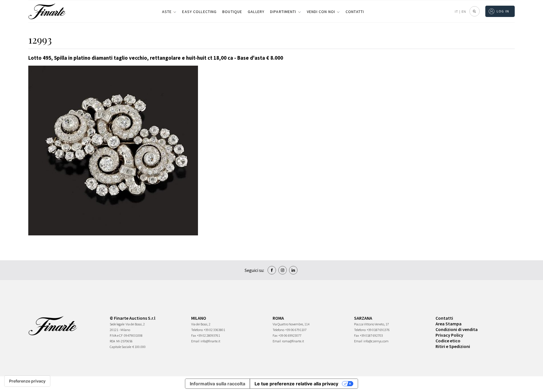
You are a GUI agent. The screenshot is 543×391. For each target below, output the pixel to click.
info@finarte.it (210, 341)
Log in (503, 11)
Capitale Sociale (120, 347)
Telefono (197, 330)
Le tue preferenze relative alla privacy (296, 383)
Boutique (232, 11)
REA (112, 341)
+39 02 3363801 (214, 330)
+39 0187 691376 (378, 330)
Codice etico (448, 340)
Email (195, 341)
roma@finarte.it (293, 341)
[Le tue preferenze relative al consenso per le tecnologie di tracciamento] (27, 381)
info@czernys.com (376, 341)
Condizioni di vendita (457, 329)
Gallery (256, 11)
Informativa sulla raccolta (217, 383)
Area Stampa (449, 323)
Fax (193, 335)
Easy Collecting (199, 11)
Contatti (355, 11)
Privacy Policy (449, 335)
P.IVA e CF (116, 335)
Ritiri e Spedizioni (453, 346)
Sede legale (117, 324)
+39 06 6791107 (296, 330)
